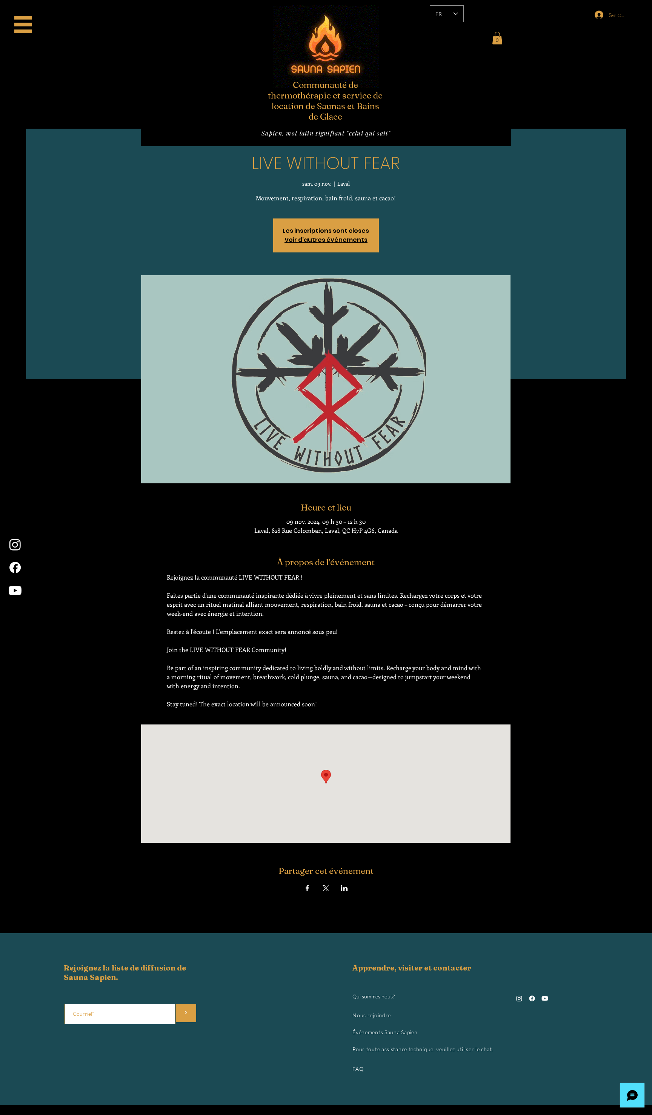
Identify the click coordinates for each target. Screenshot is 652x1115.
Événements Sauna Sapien (384, 1032)
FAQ (357, 1069)
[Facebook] (15, 567)
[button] (497, 38)
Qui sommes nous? (373, 996)
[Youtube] (15, 590)
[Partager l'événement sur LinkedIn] (344, 888)
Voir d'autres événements (326, 239)
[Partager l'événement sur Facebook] (307, 888)
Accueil (26, 22)
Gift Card (26, 39)
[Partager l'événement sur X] (325, 888)
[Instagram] (15, 544)
